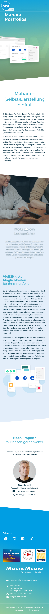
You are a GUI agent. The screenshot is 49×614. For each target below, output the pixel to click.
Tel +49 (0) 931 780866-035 (24, 494)
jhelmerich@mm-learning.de (24, 491)
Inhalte (5, 309)
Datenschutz (34, 610)
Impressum (19, 610)
